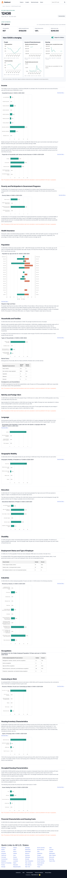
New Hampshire (29, 861)
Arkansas (3, 853)
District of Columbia (6, 863)
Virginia (51, 851)
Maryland (15, 864)
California (3, 855)
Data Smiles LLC (35, 874)
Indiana (15, 853)
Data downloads (34, 2)
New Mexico (28, 864)
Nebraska (27, 857)
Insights (27, 2)
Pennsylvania (40, 857)
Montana (27, 855)
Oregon (39, 855)
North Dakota (40, 849)
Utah (50, 847)
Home (4, 6)
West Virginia (52, 855)
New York (8, 6)
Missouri (27, 853)
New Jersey (28, 863)
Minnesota (27, 849)
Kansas (15, 857)
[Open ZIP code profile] (65, 2)
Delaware (3, 861)
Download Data (29, 872)
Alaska (3, 849)
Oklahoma (39, 853)
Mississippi (28, 851)
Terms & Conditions (39, 872)
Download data (62, 16)
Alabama (3, 847)
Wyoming (51, 859)
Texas (38, 866)
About (41, 2)
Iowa (14, 855)
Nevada (27, 859)
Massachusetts (17, 866)
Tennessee (39, 864)
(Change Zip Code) (17, 6)
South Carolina (41, 861)
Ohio (38, 851)
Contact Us (18, 872)
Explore (21, 2)
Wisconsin (51, 857)
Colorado (3, 857)
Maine (14, 863)
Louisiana (15, 861)
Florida (3, 864)
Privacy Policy (48, 872)
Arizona (3, 851)
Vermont (51, 849)
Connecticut (4, 859)
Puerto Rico (52, 861)
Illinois (14, 851)
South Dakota (40, 863)
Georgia (3, 866)
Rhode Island (40, 859)
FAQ (23, 872)
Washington (52, 853)
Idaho (14, 849)
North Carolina (41, 847)
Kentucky (15, 859)
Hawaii (15, 847)
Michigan (27, 847)
